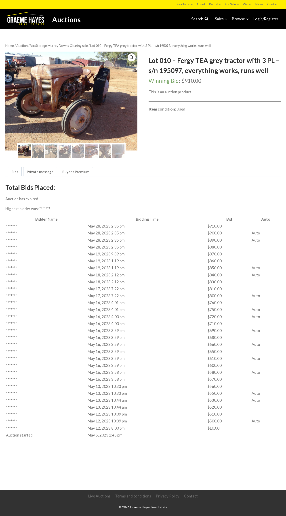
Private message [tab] (40, 172)
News (259, 4)
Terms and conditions (133, 496)
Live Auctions (99, 496)
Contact (273, 4)
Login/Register (265, 19)
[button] (132, 57)
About (200, 4)
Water (247, 4)
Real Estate (185, 4)
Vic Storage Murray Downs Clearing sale (185, 119)
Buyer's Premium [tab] (75, 172)
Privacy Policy (167, 496)
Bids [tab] (14, 172)
